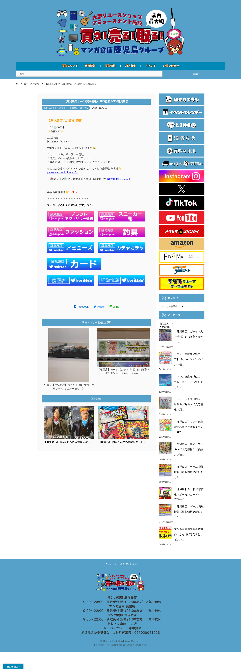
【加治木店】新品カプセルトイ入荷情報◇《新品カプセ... (188, 449)
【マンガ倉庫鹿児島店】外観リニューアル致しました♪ (188, 382)
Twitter (100, 306)
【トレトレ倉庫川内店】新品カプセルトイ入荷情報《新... (188, 404)
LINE (115, 306)
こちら (74, 192)
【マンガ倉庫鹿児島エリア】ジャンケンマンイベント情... (188, 359)
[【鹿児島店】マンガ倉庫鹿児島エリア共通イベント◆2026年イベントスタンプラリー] (165, 425)
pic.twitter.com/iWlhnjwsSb (62, 172)
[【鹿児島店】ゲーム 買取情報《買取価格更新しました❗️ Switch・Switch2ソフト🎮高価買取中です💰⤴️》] (165, 470)
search (196, 74)
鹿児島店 (73, 108)
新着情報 (63, 108)
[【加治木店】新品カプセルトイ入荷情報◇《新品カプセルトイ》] (165, 448)
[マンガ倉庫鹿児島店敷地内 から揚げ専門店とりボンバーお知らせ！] (165, 533)
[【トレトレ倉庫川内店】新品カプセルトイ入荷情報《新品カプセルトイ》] (165, 403)
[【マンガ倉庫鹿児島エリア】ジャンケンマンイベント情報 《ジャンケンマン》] (165, 358)
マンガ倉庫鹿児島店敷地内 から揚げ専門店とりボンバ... (188, 534)
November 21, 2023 (118, 178)
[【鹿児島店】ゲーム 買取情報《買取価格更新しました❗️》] (165, 510)
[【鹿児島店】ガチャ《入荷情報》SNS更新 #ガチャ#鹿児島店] (165, 335)
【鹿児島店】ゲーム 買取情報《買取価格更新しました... (189, 472)
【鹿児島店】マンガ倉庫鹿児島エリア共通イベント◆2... (188, 427)
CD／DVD (84, 108)
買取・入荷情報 (50, 108)
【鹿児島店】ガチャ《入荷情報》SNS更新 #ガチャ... (188, 336)
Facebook (82, 306)
